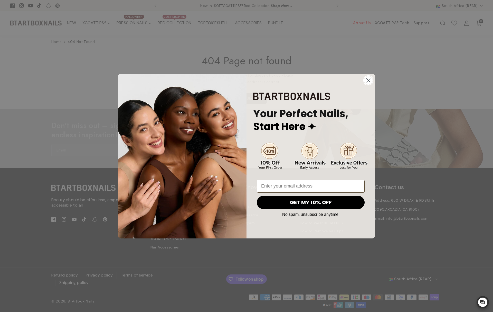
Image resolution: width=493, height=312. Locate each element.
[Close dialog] (368, 80)
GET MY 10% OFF (311, 202)
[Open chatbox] (483, 302)
